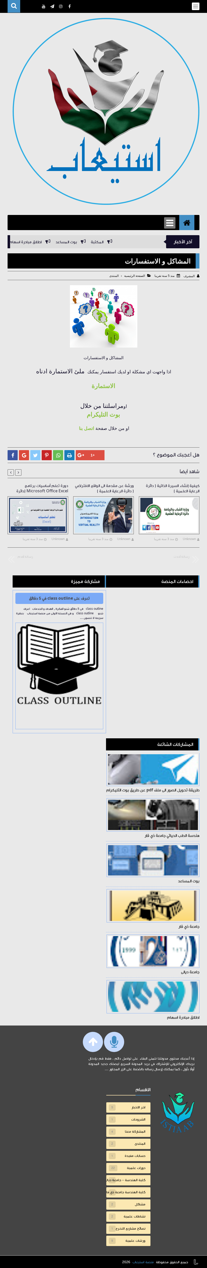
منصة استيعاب (143, 1262)
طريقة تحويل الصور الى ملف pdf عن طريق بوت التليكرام (152, 790)
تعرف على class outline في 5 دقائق (59, 598)
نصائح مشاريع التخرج (130, 1228)
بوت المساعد (79, 242)
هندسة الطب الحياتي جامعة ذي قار (172, 835)
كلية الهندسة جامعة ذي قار (125, 1192)
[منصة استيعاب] (106, 111)
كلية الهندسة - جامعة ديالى (125, 1180)
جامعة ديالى (190, 972)
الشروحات (138, 1119)
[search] (14, 6)
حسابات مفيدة (135, 1155)
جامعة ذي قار (188, 926)
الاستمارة (103, 385)
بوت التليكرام (103, 414)
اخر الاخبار (138, 1107)
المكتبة (110, 242)
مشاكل (140, 1204)
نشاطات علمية (134, 1216)
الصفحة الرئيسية (134, 276)
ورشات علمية (135, 1240)
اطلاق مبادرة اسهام (38, 242)
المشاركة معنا (135, 1131)
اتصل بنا (86, 428)
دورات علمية (136, 1168)
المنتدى (140, 1143)
